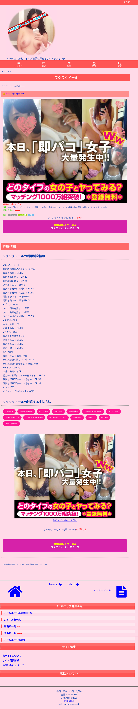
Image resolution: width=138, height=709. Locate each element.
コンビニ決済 (113, 411)
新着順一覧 (12, 626)
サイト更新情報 (11, 660)
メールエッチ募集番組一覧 (18, 613)
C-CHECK (9, 411)
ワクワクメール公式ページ (65, 227)
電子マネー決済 (11, 423)
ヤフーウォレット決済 (57, 417)
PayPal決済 (73, 411)
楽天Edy (91, 417)
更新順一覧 (13, 633)
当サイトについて (12, 655)
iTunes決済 (43, 411)
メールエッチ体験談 (14, 640)
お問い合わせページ (13, 665)
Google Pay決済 (26, 411)
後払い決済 (77, 417)
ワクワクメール (18, 94)
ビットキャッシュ (12, 417)
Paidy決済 (58, 411)
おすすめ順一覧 (12, 619)
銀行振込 (104, 417)
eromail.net (69, 701)
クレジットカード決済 (93, 411)
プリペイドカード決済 (34, 417)
